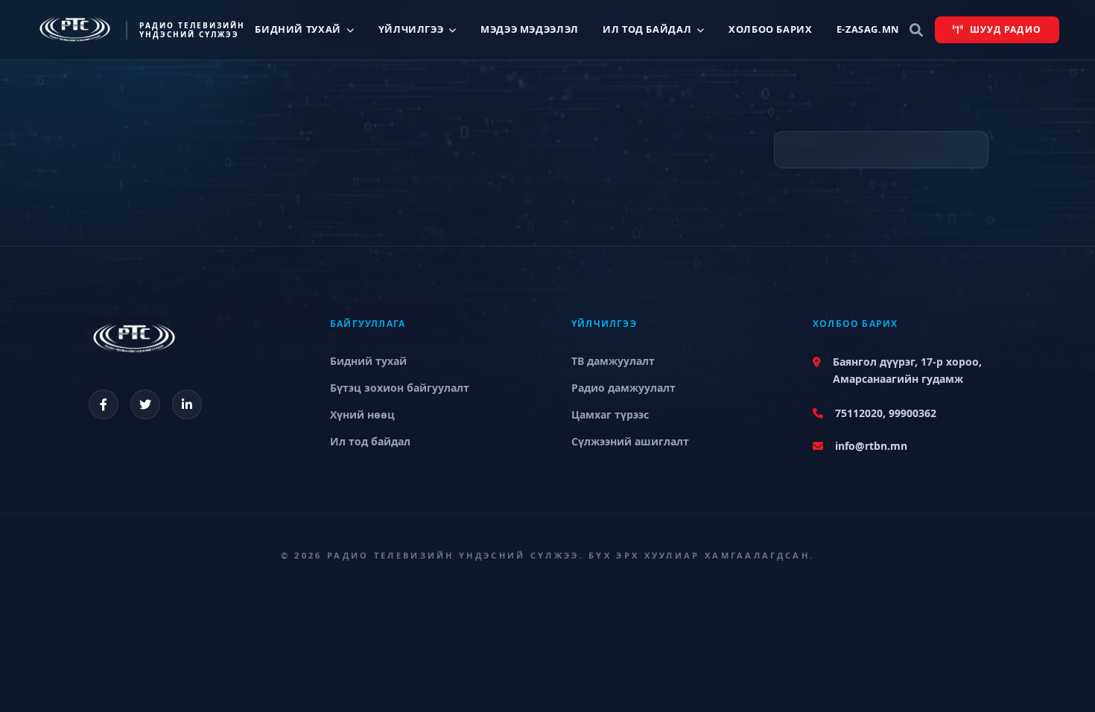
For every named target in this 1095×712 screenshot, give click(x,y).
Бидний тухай (298, 29)
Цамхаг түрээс (610, 414)
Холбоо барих (771, 29)
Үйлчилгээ (411, 29)
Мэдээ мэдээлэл (529, 29)
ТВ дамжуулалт (613, 361)
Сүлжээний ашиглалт (630, 441)
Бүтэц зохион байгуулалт (399, 388)
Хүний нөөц (362, 414)
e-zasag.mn (868, 29)
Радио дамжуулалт (623, 388)
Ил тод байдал (647, 29)
